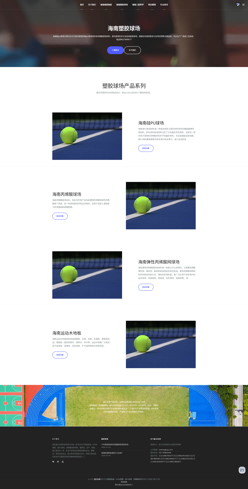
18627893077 (171, 458)
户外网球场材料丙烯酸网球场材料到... (115, 444)
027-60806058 (165, 452)
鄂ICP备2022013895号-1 (124, 485)
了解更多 (115, 50)
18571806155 (155, 458)
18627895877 (176, 461)
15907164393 (184, 456)
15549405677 (159, 461)
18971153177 (168, 456)
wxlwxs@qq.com (166, 449)
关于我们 (132, 50)
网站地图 (124, 482)
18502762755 (187, 458)
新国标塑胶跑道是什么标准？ (112, 453)
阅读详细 (145, 148)
